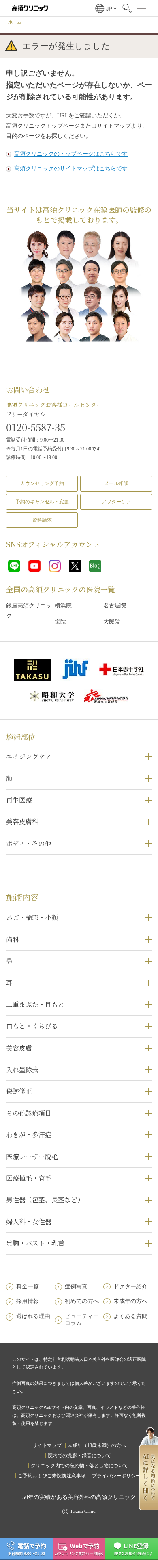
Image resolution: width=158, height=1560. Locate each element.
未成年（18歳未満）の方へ (97, 1445)
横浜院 (63, 606)
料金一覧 (27, 1287)
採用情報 (27, 1301)
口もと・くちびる (32, 1026)
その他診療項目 (28, 1113)
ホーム (14, 22)
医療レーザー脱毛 (32, 1156)
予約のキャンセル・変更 (42, 502)
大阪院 (111, 622)
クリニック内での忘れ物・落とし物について (79, 1466)
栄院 (60, 622)
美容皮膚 (19, 1048)
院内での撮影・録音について (79, 1455)
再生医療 (19, 800)
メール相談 (116, 483)
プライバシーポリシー (116, 1476)
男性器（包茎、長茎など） (45, 1199)
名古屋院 (114, 606)
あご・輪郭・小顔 (32, 917)
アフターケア (116, 502)
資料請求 (42, 520)
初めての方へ (82, 1301)
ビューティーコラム (82, 1319)
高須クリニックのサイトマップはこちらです (71, 168)
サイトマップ (47, 1445)
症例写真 (76, 1287)
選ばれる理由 (33, 1316)
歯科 (12, 939)
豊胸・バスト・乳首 (35, 1243)
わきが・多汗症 (28, 1134)
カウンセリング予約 (42, 483)
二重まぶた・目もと (35, 1004)
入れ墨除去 (22, 1069)
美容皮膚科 (22, 821)
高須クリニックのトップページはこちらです (71, 154)
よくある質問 (130, 1316)
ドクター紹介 (130, 1287)
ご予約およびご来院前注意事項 (52, 1476)
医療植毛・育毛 (28, 1178)
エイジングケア (28, 756)
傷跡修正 (19, 1091)
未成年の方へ (130, 1301)
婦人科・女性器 (28, 1221)
